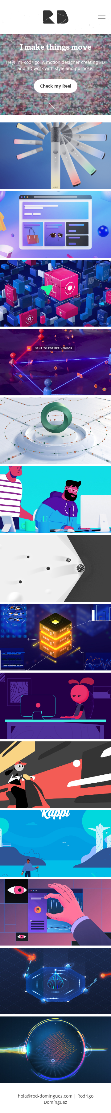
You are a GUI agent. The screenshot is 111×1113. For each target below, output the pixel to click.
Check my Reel (55, 86)
